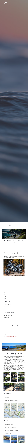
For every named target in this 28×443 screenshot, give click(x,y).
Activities (15, 354)
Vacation (18, 354)
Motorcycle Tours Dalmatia (14, 353)
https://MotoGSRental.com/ (7, 306)
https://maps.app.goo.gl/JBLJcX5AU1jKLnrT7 (12, 336)
